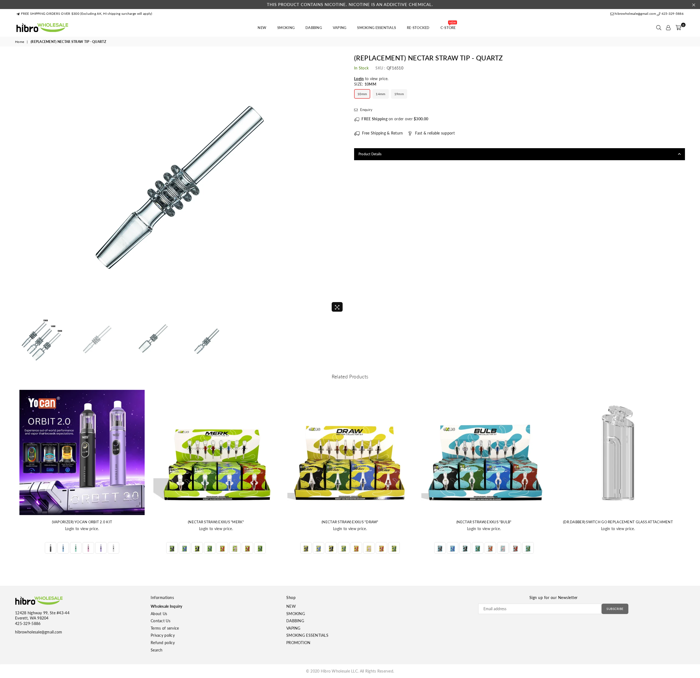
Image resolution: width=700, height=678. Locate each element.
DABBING (313, 27)
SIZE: (365, 84)
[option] (180, 184)
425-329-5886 (672, 13)
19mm (399, 94)
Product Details (370, 154)
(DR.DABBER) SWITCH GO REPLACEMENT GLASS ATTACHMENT (618, 522)
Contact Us (160, 620)
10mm (362, 94)
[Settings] (668, 28)
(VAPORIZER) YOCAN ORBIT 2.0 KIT (82, 522)
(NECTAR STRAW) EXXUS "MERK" (216, 522)
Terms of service (165, 628)
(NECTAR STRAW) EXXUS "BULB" (484, 522)
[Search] (659, 28)
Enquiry (365, 109)
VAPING (339, 27)
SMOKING (285, 27)
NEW (262, 27)
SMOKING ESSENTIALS (376, 27)
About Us (159, 613)
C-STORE (448, 26)
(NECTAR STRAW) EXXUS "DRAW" (350, 522)
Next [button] (341, 184)
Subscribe (614, 608)
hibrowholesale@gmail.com (635, 13)
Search (157, 650)
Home (19, 42)
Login (359, 78)
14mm (380, 94)
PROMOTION (298, 642)
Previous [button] (20, 184)
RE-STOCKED (418, 27)
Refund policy (163, 642)
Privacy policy (163, 635)
